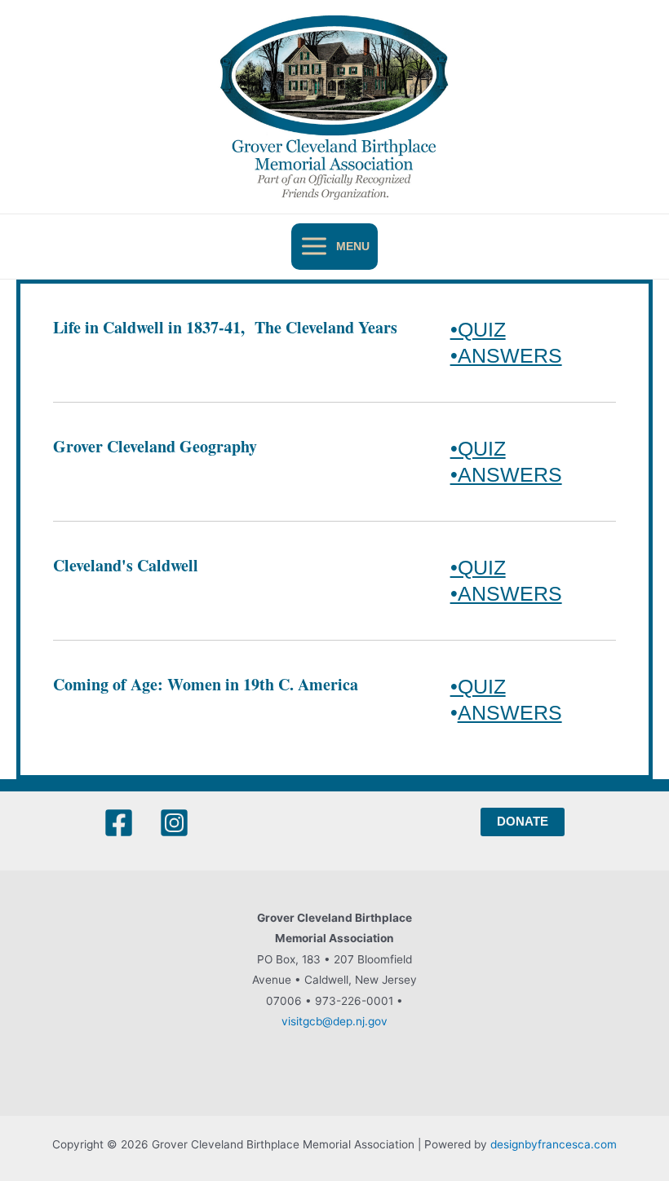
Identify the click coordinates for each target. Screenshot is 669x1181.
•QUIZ (478, 329)
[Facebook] (119, 823)
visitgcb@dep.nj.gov (334, 1021)
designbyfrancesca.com (553, 1144)
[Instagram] (174, 823)
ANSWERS (510, 712)
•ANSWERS (506, 355)
